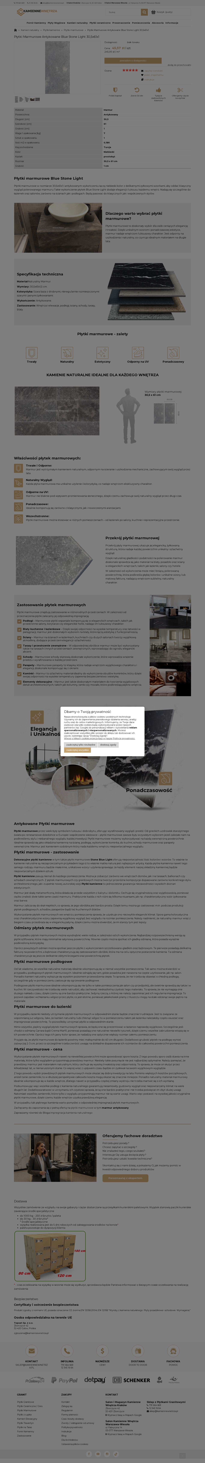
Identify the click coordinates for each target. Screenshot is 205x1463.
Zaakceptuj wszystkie (77, 750)
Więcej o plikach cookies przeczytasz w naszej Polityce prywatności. (99, 738)
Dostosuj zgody (108, 744)
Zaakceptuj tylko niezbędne (80, 744)
